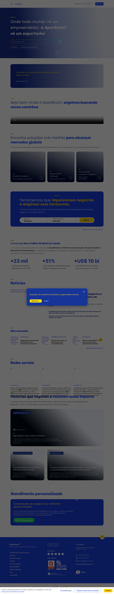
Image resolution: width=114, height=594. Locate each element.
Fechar (46, 301)
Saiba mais (35, 301)
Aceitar (108, 590)
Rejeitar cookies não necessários (88, 590)
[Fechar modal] (84, 291)
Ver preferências (65, 590)
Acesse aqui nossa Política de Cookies (13, 591)
